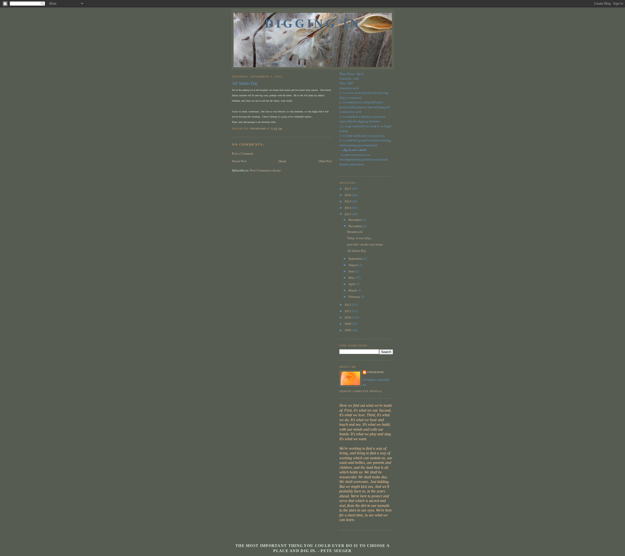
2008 (348, 330)
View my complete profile (360, 391)
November (355, 226)
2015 (348, 201)
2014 (348, 207)
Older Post (325, 161)
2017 (348, 188)
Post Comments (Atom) (265, 170)
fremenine (375, 372)
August (353, 265)
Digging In (313, 23)
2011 (348, 311)
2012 (348, 304)
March (353, 290)
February (354, 296)
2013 (348, 214)
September (355, 258)
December (355, 219)
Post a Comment (242, 153)
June (351, 271)
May (351, 277)
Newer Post (239, 161)
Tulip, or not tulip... (360, 238)
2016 (348, 195)
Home (282, 161)
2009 (348, 323)
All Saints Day (356, 250)
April (352, 284)
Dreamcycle (355, 231)
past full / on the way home (365, 244)
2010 (348, 317)
